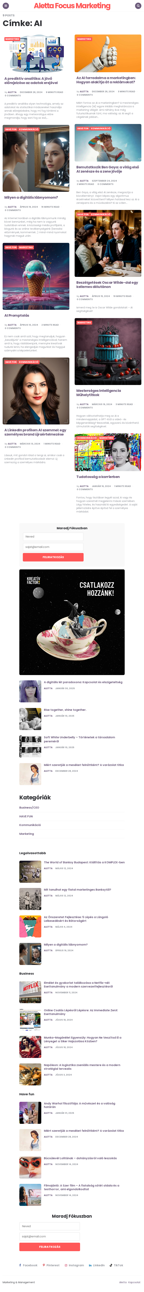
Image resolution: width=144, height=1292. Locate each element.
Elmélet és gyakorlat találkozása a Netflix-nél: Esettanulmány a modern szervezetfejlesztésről (78, 985)
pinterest (53, 1265)
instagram (76, 1265)
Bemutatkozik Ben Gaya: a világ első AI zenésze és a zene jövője (107, 169)
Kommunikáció (100, 128)
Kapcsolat (134, 1282)
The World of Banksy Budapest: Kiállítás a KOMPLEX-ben (84, 862)
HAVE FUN (83, 128)
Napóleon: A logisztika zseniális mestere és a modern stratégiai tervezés (82, 1067)
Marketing (12, 39)
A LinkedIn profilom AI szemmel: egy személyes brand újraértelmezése (35, 432)
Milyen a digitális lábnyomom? (31, 197)
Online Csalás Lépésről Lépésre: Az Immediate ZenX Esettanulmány (81, 1012)
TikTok (118, 1265)
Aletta (12, 92)
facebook (30, 1265)
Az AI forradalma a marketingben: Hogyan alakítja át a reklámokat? (106, 80)
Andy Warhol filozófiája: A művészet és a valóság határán (79, 1105)
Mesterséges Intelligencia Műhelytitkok (98, 392)
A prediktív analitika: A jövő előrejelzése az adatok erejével (31, 80)
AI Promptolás (16, 315)
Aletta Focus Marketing (72, 6)
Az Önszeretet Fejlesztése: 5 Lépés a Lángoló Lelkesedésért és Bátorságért (76, 919)
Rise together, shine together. (65, 710)
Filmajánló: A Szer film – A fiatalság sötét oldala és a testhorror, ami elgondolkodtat (81, 1187)
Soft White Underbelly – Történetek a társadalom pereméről (79, 739)
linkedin (99, 1265)
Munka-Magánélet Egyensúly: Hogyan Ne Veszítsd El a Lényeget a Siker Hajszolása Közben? (82, 1039)
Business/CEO (29, 808)
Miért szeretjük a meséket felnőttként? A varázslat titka (84, 765)
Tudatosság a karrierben (98, 476)
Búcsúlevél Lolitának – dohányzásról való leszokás (80, 1158)
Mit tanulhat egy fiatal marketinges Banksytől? (77, 890)
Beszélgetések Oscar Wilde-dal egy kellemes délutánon (107, 284)
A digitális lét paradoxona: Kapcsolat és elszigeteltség (83, 682)
